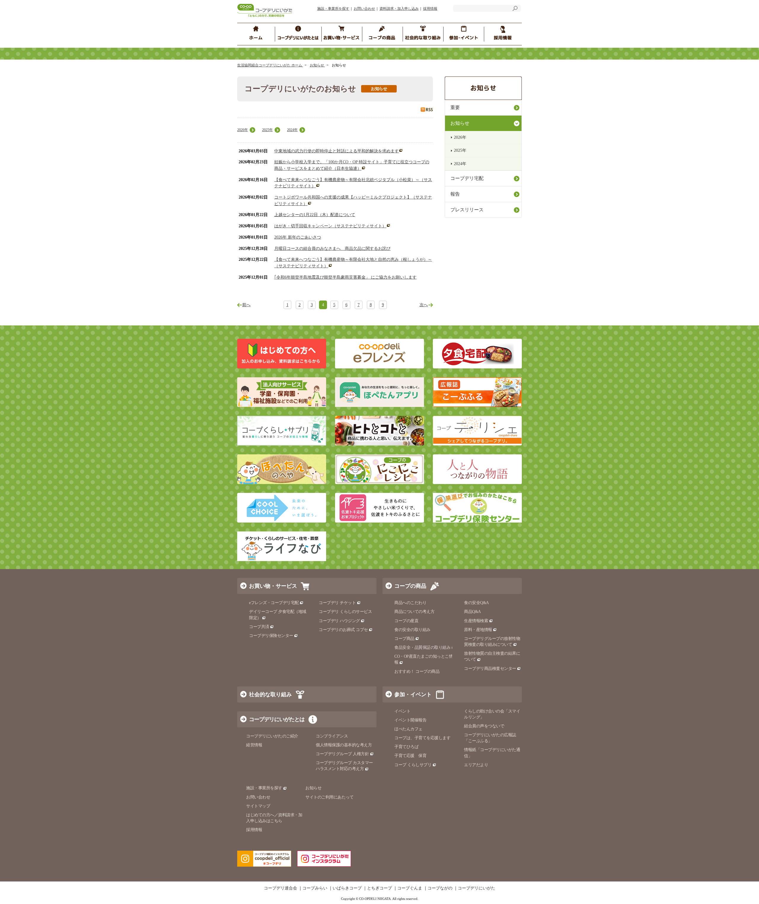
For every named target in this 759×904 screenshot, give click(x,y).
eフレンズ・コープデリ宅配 (274, 602)
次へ (424, 305)
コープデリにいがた (476, 888)
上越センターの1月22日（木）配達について (314, 215)
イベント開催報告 (410, 720)
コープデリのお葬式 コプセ (343, 629)
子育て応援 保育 (410, 755)
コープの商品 (410, 586)
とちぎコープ (379, 888)
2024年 (292, 130)
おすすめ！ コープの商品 (416, 671)
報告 (455, 194)
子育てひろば (406, 747)
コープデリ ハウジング (339, 621)
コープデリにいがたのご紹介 (272, 736)
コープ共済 (259, 627)
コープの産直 (406, 621)
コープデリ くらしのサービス (345, 611)
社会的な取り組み (270, 694)
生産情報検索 (476, 621)
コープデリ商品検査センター (490, 668)
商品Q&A (472, 611)
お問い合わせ (364, 9)
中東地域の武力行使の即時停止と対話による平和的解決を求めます (336, 151)
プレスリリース (467, 209)
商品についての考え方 (414, 611)
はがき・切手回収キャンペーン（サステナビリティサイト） (330, 226)
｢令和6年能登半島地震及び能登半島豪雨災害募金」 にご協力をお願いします (345, 277)
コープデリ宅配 (467, 178)
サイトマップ (258, 806)
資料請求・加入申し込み (399, 9)
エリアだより (476, 765)
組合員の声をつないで (484, 726)
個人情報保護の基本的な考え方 (344, 745)
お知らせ (317, 65)
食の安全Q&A (476, 602)
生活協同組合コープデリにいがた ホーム (270, 65)
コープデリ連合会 (280, 888)
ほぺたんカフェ (408, 729)
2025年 (267, 130)
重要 (455, 107)
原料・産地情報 (478, 629)
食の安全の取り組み (412, 629)
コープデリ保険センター (271, 635)
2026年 (242, 130)
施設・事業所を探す (333, 9)
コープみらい (314, 888)
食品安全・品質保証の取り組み (422, 647)
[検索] (515, 9)
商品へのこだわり (410, 602)
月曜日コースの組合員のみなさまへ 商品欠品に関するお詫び (332, 248)
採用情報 (430, 9)
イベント (402, 711)
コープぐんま (409, 888)
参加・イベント (413, 694)
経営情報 (254, 745)
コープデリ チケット (337, 602)
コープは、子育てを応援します (422, 738)
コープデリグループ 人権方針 (342, 754)
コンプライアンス (332, 736)
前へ (246, 305)
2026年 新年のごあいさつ (297, 237)
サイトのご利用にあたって (329, 797)
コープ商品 (404, 638)
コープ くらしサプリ (412, 765)
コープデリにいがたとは (276, 719)
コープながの (440, 888)
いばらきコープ (347, 888)
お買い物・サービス (273, 586)
